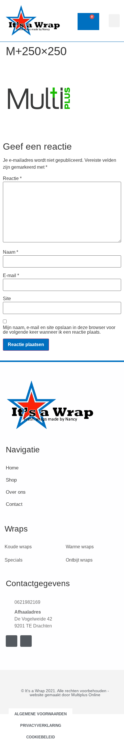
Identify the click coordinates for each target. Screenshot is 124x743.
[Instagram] (26, 641)
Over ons (16, 492)
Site (7, 298)
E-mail (11, 275)
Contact (14, 504)
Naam (10, 252)
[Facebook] (11, 641)
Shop (11, 480)
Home (12, 468)
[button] (114, 20)
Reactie (12, 178)
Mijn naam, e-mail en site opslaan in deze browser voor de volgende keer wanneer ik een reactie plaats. (59, 330)
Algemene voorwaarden (40, 714)
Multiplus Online (85, 694)
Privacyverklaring (40, 725)
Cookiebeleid (40, 737)
